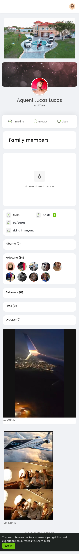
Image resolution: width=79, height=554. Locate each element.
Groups (11, 319)
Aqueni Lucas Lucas (39, 100)
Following (12, 257)
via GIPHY (9, 420)
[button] (72, 6)
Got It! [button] (8, 546)
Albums (11, 243)
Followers (12, 292)
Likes (9, 305)
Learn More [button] (43, 541)
